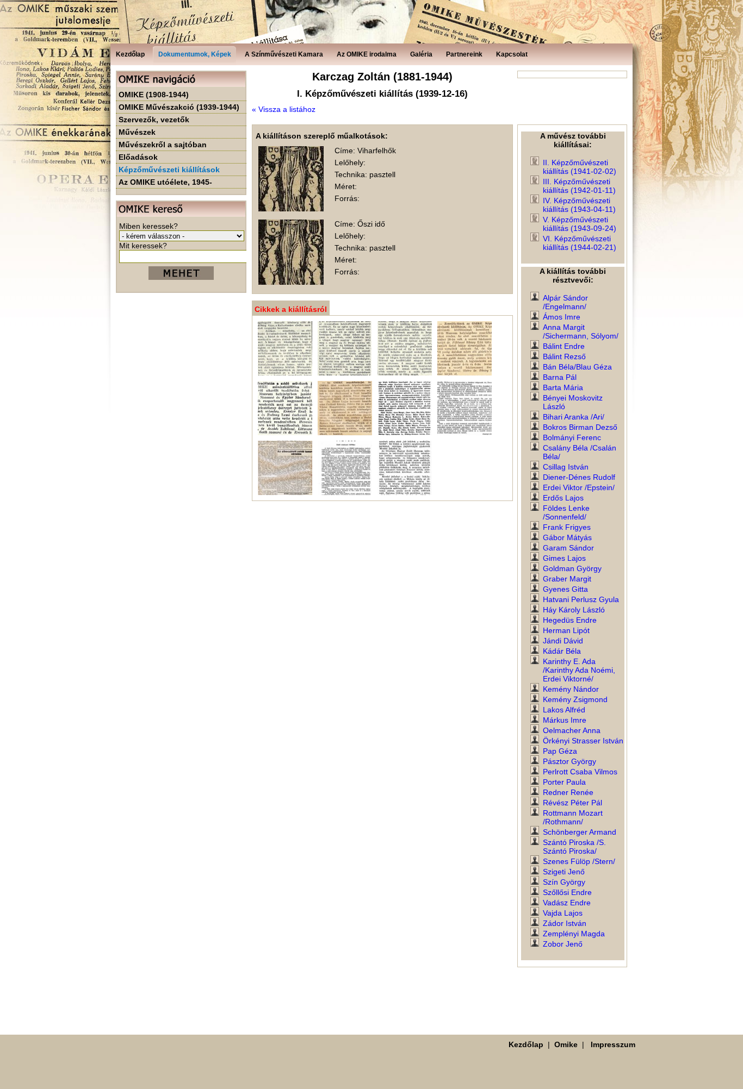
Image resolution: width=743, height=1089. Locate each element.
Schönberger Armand (579, 832)
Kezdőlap (526, 1044)
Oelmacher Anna (571, 730)
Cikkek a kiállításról (291, 309)
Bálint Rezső (564, 356)
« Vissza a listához (283, 109)
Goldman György (572, 568)
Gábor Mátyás (567, 537)
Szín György (564, 882)
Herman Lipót (566, 630)
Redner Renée (568, 792)
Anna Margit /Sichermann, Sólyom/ (580, 331)
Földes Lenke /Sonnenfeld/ (566, 512)
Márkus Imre (564, 720)
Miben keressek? (148, 226)
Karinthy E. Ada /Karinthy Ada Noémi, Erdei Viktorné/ (579, 670)
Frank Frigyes (567, 527)
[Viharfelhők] (291, 208)
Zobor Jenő (563, 944)
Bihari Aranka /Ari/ (573, 416)
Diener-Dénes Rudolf (579, 477)
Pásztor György (569, 761)
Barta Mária (563, 387)
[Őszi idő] (291, 282)
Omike (566, 1044)
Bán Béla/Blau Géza (577, 366)
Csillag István (566, 466)
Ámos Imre (561, 316)
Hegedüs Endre (570, 620)
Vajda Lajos (563, 913)
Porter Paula (564, 782)
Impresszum (613, 1044)
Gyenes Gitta (565, 589)
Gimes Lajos (564, 558)
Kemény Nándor (571, 689)
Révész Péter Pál (572, 802)
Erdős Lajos (563, 497)
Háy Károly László (574, 609)
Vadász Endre (567, 902)
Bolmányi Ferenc (572, 437)
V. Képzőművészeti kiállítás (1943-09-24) (579, 224)
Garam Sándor (568, 547)
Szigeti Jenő (564, 871)
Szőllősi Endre (567, 892)
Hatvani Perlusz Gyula (581, 599)
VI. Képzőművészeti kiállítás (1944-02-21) (579, 243)
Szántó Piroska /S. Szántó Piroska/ (574, 846)
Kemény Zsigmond (575, 699)
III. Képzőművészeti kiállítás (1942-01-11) (579, 186)
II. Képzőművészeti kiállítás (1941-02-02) (579, 167)
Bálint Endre (564, 346)
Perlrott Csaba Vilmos (580, 771)
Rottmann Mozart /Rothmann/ (573, 817)
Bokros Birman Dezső (580, 427)
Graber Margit (567, 578)
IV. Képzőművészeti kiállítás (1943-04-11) (579, 205)
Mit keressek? (143, 245)
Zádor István (564, 923)
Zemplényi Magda (574, 933)
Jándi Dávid (563, 640)
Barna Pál (560, 377)
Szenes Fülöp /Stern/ (579, 861)
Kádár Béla (562, 651)
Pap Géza (560, 751)
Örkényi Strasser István (583, 740)
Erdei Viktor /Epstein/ (579, 487)
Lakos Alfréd (564, 709)
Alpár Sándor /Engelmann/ (565, 302)
